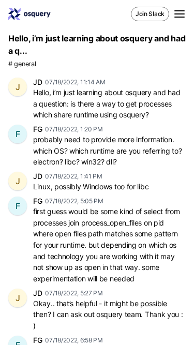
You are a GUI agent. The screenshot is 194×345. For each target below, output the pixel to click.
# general (22, 64)
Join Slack (150, 14)
